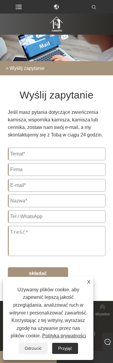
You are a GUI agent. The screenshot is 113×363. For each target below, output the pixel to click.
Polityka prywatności (64, 335)
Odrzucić (33, 348)
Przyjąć (65, 348)
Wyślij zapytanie (27, 68)
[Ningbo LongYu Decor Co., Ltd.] (56, 24)
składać (38, 273)
